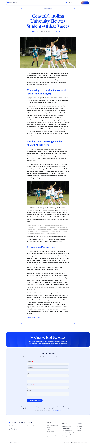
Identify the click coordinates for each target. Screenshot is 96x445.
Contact (79, 432)
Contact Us (76, 3)
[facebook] (53, 31)
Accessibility (67, 442)
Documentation (50, 431)
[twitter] (56, 31)
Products (49, 422)
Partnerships (50, 437)
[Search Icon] (66, 2)
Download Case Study (33, 317)
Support (79, 436)
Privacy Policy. (57, 410)
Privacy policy (84, 442)
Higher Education (66, 428)
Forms (48, 429)
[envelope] (62, 31)
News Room (79, 428)
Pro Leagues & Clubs (67, 430)
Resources (79, 426)
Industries (64, 423)
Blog (33, 31)
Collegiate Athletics (66, 426)
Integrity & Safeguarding (68, 432)
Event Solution (50, 433)
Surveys (49, 427)
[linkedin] (59, 31)
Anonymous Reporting (52, 425)
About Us (79, 430)
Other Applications (66, 436)
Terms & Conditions (75, 442)
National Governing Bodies (68, 434)
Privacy (49, 435)
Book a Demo (80, 434)
